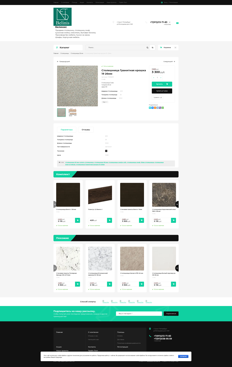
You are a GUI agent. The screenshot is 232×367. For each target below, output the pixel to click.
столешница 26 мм (72, 162)
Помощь (74, 2)
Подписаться (171, 313)
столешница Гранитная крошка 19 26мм (90, 164)
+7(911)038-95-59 (163, 338)
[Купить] (77, 220)
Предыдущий (64, 61)
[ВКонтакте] (152, 108)
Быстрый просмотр (68, 195)
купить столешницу (86, 162)
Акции (82, 2)
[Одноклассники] (155, 108)
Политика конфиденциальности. (129, 343)
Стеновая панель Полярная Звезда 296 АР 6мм (66, 274)
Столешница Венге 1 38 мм (66, 209)
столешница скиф (133, 162)
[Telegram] (158, 108)
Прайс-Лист (123, 2)
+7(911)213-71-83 (158, 22)
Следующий (168, 61)
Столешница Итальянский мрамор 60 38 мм (98, 274)
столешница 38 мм (101, 162)
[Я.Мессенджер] (150, 108)
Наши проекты (111, 2)
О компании (65, 2)
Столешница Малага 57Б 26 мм (131, 273)
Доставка (120, 339)
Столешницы (64, 53)
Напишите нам (93, 339)
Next (177, 204)
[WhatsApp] (163, 108)
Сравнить (157, 97)
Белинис (61, 27)
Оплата (119, 336)
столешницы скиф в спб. (117, 162)
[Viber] (160, 108)
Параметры (67, 129)
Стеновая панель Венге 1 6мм (131, 209)
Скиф (103, 79)
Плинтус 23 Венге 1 (95, 209)
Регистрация (100, 2)
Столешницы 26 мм (77, 53)
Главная (55, 2)
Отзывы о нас (93, 336)
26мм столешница (147, 162)
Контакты (90, 2)
